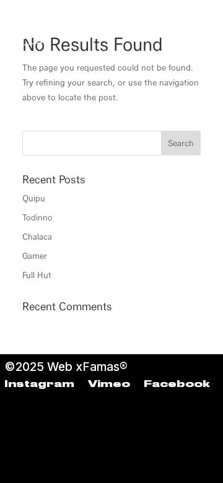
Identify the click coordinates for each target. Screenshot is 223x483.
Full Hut (36, 275)
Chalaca (37, 237)
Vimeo (109, 384)
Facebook (177, 384)
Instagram (39, 384)
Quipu (33, 198)
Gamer (34, 256)
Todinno (37, 217)
